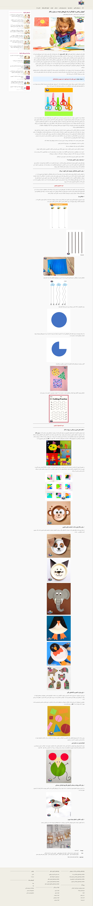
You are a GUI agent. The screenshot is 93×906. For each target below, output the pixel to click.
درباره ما (32, 876)
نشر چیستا (82, 900)
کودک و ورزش (56, 900)
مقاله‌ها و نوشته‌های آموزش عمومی (53, 881)
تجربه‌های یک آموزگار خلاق (54, 876)
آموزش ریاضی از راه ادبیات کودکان (50, 853)
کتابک (83, 893)
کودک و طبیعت (56, 895)
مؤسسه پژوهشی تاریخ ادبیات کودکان (78, 888)
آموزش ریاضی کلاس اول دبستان (41, 854)
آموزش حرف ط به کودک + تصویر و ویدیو (17, 77)
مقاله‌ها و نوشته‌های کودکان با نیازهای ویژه (77, 879)
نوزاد (33, 883)
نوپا (33, 885)
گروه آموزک (76, 850)
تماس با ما (38, 8)
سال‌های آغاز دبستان (30, 890)
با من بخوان (82, 895)
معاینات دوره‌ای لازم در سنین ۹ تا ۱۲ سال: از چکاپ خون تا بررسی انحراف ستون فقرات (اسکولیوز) (17, 26)
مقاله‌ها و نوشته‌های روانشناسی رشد (78, 874)
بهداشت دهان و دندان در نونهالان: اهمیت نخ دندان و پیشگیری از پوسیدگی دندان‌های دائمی (17, 20)
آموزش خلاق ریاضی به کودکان (64, 854)
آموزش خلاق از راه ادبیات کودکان (78, 14)
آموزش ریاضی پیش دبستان (53, 854)
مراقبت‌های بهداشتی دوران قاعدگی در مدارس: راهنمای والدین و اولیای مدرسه (16, 15)
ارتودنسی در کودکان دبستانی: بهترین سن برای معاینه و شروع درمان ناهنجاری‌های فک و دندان (16, 41)
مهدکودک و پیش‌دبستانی (29, 888)
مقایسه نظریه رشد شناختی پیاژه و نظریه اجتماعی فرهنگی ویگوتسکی (17, 82)
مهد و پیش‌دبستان (62, 8)
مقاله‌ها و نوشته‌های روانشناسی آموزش (77, 881)
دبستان (56, 8)
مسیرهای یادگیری (77, 8)
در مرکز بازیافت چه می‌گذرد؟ (18, 60)
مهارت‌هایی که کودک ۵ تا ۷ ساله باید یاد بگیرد (16, 56)
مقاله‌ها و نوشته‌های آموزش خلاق (53, 879)
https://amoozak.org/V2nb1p (73, 857)
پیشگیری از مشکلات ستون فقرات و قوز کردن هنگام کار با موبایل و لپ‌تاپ (16, 31)
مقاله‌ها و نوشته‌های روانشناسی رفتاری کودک (76, 876)
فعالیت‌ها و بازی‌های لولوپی (67, 14)
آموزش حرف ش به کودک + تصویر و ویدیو (16, 87)
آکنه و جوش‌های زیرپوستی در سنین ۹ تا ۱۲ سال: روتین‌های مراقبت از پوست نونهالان (16, 46)
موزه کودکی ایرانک (81, 890)
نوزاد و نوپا (70, 8)
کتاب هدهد (82, 897)
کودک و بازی (57, 890)
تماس (33, 874)
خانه (83, 8)
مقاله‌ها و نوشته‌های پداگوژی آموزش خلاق (52, 884)
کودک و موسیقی (56, 897)
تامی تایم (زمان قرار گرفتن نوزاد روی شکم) (16, 66)
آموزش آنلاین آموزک (45, 8)
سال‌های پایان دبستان (30, 893)
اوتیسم (52, 8)
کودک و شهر (57, 893)
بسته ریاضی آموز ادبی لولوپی (54, 874)
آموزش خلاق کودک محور (74, 854)
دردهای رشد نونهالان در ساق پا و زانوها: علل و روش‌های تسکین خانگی (16, 36)
